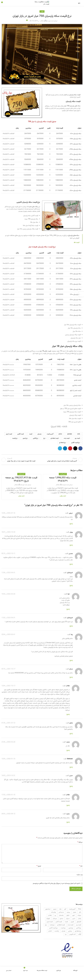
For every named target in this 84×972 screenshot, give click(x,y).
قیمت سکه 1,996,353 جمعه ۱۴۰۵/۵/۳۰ (62, 479)
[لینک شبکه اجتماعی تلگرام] (60, 448)
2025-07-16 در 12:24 (8, 513)
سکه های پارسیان (73, 235)
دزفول (67, 915)
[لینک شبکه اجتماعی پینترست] (70, 448)
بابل (80, 912)
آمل (65, 909)
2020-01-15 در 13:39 (8, 759)
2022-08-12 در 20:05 (8, 814)
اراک (60, 909)
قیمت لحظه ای (54, 438)
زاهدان (50, 915)
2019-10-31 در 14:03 (8, 776)
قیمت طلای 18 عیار (45, 351)
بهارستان (53, 912)
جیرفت (79, 915)
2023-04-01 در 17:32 (8, 618)
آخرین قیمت (50, 434)
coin (78, 434)
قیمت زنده (66, 438)
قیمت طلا (76, 242)
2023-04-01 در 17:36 (8, 573)
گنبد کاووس (72, 934)
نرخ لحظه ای (62, 443)
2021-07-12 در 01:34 (8, 723)
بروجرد (68, 912)
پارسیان (39, 434)
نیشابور (70, 931)
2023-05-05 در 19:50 (8, 594)
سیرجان (55, 918)
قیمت (42, 11)
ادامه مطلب (63, 496)
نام (80, 866)
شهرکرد (48, 918)
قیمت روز (77, 438)
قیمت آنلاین (20, 434)
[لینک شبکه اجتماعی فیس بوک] (80, 448)
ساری (73, 918)
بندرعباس (61, 912)
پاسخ (71, 524)
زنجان (79, 918)
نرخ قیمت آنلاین (75, 443)
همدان (63, 931)
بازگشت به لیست (42, 460)
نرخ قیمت (14, 438)
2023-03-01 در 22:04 (8, 635)
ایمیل (39, 866)
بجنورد (74, 912)
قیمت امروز (9, 434)
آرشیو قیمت (63, 474)
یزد (65, 934)
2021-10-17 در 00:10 (8, 669)
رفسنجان (61, 915)
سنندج (61, 918)
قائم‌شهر (79, 922)
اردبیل (54, 909)
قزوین (72, 922)
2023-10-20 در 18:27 (8, 532)
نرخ (44, 438)
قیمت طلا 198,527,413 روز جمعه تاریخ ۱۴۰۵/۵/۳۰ (21, 479)
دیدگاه (80, 842)
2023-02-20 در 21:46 (8, 742)
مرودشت (52, 925)
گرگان (79, 934)
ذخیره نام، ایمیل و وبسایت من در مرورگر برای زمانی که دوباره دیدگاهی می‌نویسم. (56, 883)
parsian (69, 434)
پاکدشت (56, 931)
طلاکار (42, 21)
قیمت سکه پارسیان (74, 95)
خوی (73, 915)
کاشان (50, 931)
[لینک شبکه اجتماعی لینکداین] (65, 448)
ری (55, 915)
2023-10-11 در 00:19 (8, 554)
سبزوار (68, 918)
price (60, 434)
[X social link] (75, 448)
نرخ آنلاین (35, 438)
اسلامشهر (47, 909)
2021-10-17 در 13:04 (8, 686)
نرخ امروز (25, 438)
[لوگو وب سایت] (42, 3)
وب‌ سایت (79, 875)
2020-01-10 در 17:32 (8, 795)
